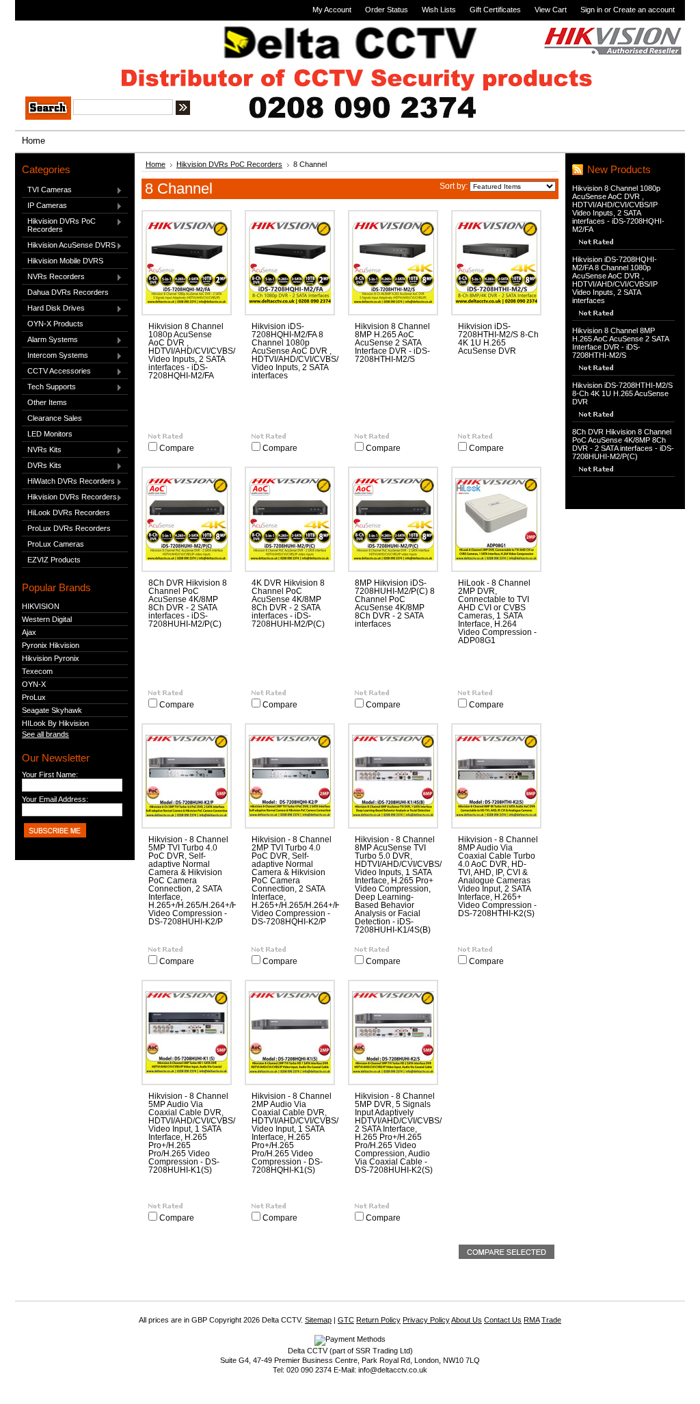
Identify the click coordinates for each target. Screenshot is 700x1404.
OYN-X (34, 684)
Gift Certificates (495, 9)
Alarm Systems (50, 340)
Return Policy (378, 1320)
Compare (176, 448)
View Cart (551, 9)
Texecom (37, 671)
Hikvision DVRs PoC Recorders (59, 225)
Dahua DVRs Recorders (68, 292)
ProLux (34, 697)
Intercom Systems (55, 356)
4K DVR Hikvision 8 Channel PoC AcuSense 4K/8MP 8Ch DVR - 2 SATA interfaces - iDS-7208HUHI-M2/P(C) (288, 603)
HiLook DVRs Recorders (68, 512)
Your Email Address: (55, 799)
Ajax (29, 632)
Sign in (591, 9)
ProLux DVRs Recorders (69, 528)
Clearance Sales (54, 418)
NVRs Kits (42, 450)
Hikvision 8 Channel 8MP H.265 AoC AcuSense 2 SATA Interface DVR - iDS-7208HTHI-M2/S (392, 342)
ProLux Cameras (55, 544)
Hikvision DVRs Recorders (69, 497)
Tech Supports (49, 387)
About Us (466, 1320)
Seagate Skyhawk (52, 710)
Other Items (47, 402)
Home (155, 164)
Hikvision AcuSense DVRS (69, 245)
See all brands (45, 734)
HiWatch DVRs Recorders (68, 481)
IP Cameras (44, 206)
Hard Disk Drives (53, 308)
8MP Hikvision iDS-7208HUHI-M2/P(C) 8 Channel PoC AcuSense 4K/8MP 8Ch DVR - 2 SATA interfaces (395, 603)
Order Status (386, 9)
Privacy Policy (426, 1320)
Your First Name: (50, 774)
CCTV (62, 39)
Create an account (644, 9)
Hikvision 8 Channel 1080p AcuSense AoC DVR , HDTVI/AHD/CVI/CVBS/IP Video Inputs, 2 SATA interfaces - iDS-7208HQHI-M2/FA (195, 351)
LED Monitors (49, 434)
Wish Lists (439, 9)
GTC (346, 1320)
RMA (531, 1320)
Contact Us (503, 1320)
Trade (551, 1320)
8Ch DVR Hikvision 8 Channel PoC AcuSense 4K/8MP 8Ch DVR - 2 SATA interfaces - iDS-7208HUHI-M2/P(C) (187, 603)
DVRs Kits (42, 466)
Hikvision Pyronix (50, 658)
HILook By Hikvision (55, 723)
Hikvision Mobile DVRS (65, 261)
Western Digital (47, 619)
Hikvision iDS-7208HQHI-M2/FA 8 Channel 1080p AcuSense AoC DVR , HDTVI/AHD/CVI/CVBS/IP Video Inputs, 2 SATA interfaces (299, 351)
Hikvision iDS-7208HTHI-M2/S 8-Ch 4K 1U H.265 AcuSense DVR (498, 338)
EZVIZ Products (54, 560)
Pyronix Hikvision (50, 645)
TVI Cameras (47, 190)
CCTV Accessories (56, 371)
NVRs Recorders (53, 277)
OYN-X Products (55, 324)
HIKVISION (40, 606)
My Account (331, 9)
